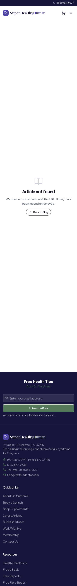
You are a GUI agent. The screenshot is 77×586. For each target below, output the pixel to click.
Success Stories (14, 522)
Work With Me (12, 528)
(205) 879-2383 (17, 464)
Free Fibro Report (15, 582)
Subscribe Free (38, 408)
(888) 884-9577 (65, 2)
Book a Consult (13, 502)
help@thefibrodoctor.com (23, 474)
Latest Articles (12, 515)
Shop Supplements (15, 509)
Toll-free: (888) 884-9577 (22, 469)
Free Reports (12, 576)
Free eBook (11, 569)
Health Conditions (15, 563)
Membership (11, 535)
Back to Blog (40, 212)
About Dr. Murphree (16, 496)
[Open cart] (63, 13)
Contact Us (10, 541)
